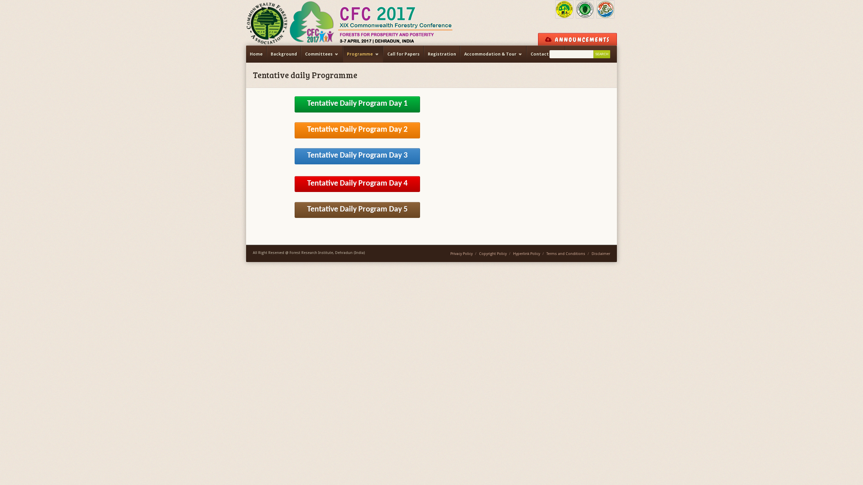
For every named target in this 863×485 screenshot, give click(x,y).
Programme (358, 57)
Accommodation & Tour (488, 57)
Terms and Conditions (565, 254)
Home (256, 54)
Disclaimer (601, 254)
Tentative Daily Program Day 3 (357, 156)
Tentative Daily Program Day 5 (357, 209)
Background (284, 54)
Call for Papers (403, 54)
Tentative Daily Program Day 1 (357, 104)
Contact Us (541, 57)
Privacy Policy (461, 254)
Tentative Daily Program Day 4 (357, 184)
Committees (317, 57)
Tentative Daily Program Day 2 (357, 130)
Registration (442, 54)
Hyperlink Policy (526, 254)
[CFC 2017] (349, 22)
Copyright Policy (493, 254)
